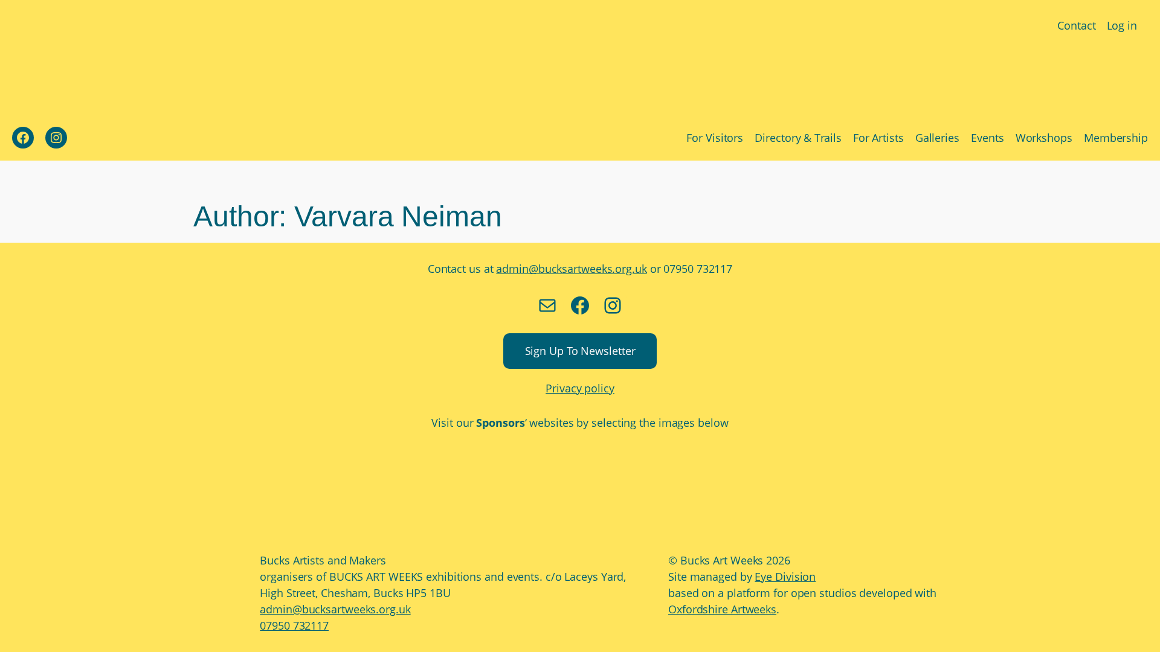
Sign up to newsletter (580, 351)
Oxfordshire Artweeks (722, 609)
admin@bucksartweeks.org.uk (571, 268)
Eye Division (785, 576)
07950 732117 (294, 625)
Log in (1122, 25)
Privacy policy (580, 388)
